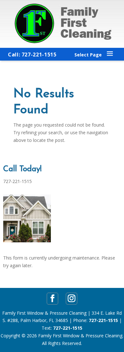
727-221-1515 (103, 320)
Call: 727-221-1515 (32, 54)
